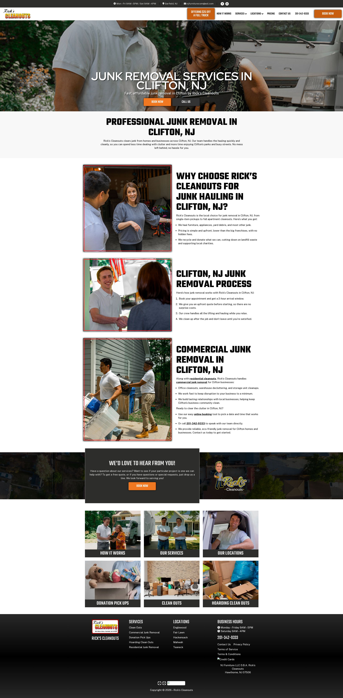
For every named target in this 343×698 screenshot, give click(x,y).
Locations (256, 14)
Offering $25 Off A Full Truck (201, 14)
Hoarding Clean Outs (141, 642)
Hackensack (180, 637)
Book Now (328, 13)
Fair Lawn (178, 632)
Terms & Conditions (229, 654)
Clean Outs (135, 627)
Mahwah (178, 642)
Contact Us (284, 14)
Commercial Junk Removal (144, 632)
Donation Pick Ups (139, 637)
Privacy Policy (241, 644)
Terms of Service (227, 649)
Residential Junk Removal (144, 647)
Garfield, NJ (171, 3)
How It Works (224, 14)
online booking (203, 414)
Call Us (186, 102)
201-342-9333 (301, 14)
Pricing (271, 14)
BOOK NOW (142, 486)
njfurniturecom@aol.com (200, 3)
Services (239, 14)
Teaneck (178, 647)
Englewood (179, 627)
